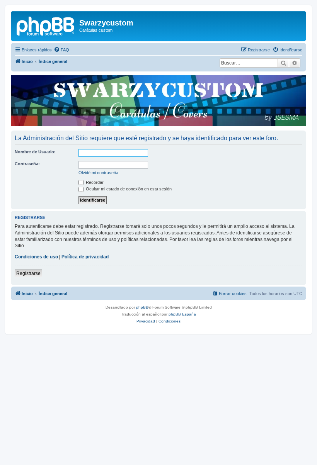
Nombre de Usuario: (35, 151)
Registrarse (28, 273)
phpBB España (182, 314)
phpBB (142, 307)
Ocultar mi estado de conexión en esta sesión (128, 189)
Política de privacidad (85, 257)
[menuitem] (61, 49)
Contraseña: (27, 163)
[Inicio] (46, 25)
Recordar (94, 182)
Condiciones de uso (36, 257)
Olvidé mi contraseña (98, 172)
